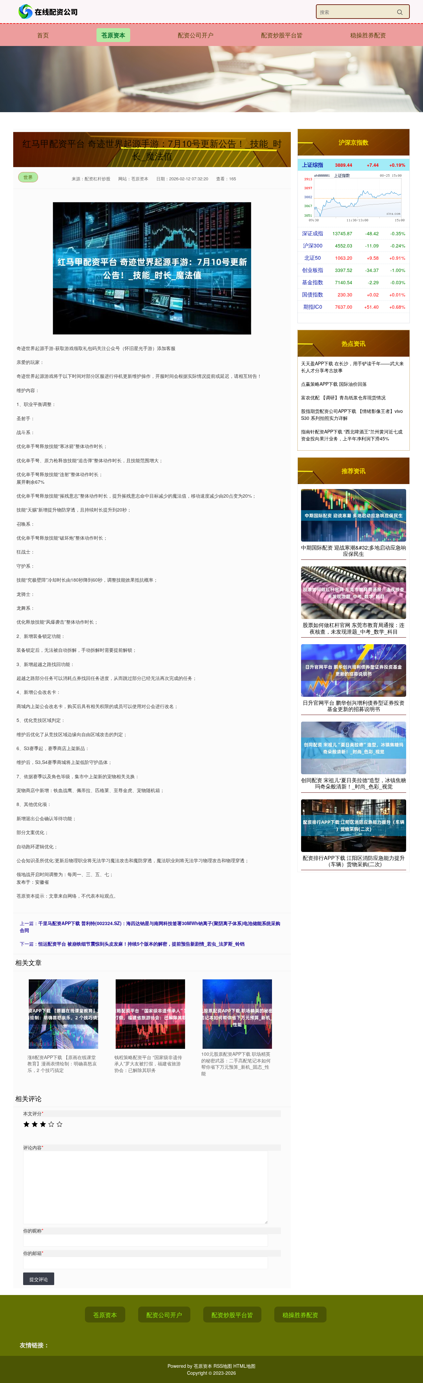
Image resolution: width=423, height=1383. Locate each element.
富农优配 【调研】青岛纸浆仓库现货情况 (343, 397)
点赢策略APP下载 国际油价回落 (334, 383)
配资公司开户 (195, 34)
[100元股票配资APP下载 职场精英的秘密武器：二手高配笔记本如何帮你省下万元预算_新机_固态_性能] (237, 1014)
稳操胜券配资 (368, 34)
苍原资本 (113, 35)
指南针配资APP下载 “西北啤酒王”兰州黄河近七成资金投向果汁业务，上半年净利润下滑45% (352, 435)
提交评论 (38, 1279)
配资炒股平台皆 (282, 34)
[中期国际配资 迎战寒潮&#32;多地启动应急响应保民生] (353, 514)
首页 (43, 34)
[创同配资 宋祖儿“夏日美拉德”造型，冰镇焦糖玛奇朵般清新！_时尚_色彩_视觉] (353, 747)
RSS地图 (222, 1365)
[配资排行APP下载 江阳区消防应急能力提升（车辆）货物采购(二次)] (353, 825)
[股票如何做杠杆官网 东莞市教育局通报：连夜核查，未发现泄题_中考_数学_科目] (353, 592)
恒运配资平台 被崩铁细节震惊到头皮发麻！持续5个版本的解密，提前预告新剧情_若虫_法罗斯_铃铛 (141, 943)
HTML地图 (244, 1365)
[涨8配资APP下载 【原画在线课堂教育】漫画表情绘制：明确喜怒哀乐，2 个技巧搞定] (63, 1014)
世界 (28, 177)
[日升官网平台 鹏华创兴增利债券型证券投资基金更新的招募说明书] (353, 669)
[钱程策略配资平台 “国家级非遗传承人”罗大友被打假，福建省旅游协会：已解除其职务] (150, 1014)
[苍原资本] (49, 11)
